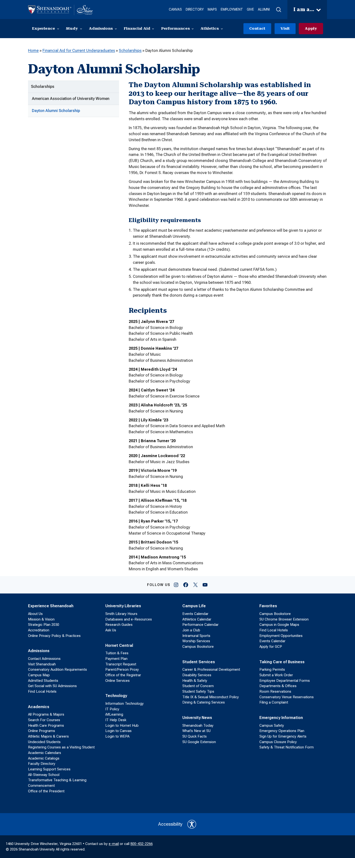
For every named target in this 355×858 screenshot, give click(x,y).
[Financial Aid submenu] (153, 29)
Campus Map (39, 675)
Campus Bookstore (198, 646)
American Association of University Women (70, 98)
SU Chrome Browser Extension (284, 619)
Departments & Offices (278, 686)
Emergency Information (281, 717)
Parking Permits (272, 669)
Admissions (39, 651)
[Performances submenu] (193, 29)
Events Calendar (195, 614)
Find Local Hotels (42, 691)
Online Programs (41, 731)
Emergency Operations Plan (281, 731)
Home (33, 50)
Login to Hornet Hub (122, 725)
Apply (311, 28)
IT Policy (112, 709)
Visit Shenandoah (42, 664)
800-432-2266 (141, 844)
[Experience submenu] (58, 29)
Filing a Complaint (273, 702)
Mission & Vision (41, 619)
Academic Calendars (44, 753)
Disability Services (196, 675)
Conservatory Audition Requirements (57, 669)
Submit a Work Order (276, 675)
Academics (38, 707)
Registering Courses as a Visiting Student (61, 747)
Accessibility (170, 824)
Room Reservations (275, 691)
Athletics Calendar (196, 619)
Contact (257, 28)
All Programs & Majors (46, 714)
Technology (116, 695)
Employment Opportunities (281, 636)
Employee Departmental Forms (284, 680)
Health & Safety (194, 680)
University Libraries (123, 606)
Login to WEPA (117, 736)
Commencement (41, 785)
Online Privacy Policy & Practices (54, 636)
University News (197, 717)
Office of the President (46, 791)
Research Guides (119, 624)
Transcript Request (120, 664)
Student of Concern (198, 686)
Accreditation (38, 630)
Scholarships (130, 50)
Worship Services (196, 641)
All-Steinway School (43, 775)
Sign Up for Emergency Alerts (282, 736)
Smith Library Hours (121, 614)
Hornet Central (119, 645)
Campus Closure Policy (278, 742)
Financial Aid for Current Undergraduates (79, 50)
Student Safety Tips (198, 691)
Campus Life (194, 606)
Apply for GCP (270, 646)
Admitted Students (43, 680)
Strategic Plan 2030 (43, 624)
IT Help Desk (115, 720)
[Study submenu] (81, 29)
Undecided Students (44, 742)
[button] (279, 9)
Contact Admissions (44, 658)
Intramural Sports (196, 636)
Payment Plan (116, 658)
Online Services (117, 680)
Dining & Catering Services (203, 702)
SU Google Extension (199, 742)
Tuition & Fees (116, 653)
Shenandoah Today (197, 725)
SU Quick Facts (194, 736)
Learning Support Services (49, 769)
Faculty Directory (41, 763)
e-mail (114, 844)
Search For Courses (44, 720)
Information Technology (124, 703)
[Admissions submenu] (116, 29)
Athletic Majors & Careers (48, 736)
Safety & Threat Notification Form (286, 747)
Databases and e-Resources (128, 619)
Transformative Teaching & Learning (57, 780)
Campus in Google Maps (279, 624)
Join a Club (191, 630)
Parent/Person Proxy (122, 669)
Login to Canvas (118, 731)
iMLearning (114, 714)
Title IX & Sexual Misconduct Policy (210, 697)
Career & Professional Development (211, 669)
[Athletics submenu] (222, 29)
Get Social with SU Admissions (52, 686)
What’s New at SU (196, 731)
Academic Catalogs (43, 758)
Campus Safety (271, 725)
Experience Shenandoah (50, 606)
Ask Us (110, 630)
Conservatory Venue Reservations (286, 697)
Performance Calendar (200, 624)
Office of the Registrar (123, 675)
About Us (35, 614)
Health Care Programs (46, 725)
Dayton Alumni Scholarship (56, 110)
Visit (285, 28)
